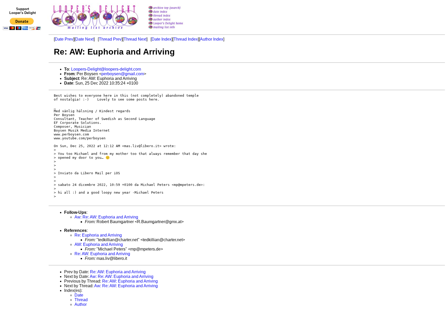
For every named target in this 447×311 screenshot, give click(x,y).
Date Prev (64, 39)
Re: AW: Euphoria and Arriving (102, 254)
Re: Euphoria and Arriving (98, 235)
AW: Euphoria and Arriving (98, 244)
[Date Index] (172, 12)
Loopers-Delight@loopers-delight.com (106, 69)
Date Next (84, 39)
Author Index (211, 39)
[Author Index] (172, 20)
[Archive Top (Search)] (172, 8)
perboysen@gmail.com (122, 74)
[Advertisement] (22, 138)
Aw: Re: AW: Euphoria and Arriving (106, 217)
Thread (81, 300)
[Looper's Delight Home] (172, 23)
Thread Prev (110, 39)
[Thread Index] (172, 16)
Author (80, 304)
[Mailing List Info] (172, 30)
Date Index (162, 39)
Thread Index (186, 39)
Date (78, 295)
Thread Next (135, 39)
